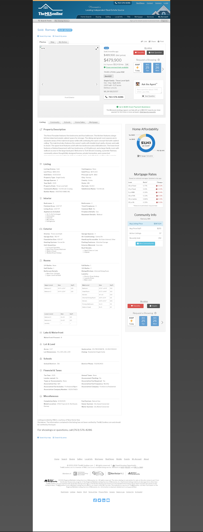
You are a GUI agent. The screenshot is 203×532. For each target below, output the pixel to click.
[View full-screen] (96, 48)
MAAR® (127, 467)
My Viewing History (62, 21)
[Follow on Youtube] (108, 501)
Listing (42, 122)
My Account (137, 459)
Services (150, 17)
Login (166, 3)
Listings (72, 492)
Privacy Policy (103, 492)
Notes (63, 42)
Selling (108, 17)
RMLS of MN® (138, 467)
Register (164, 21)
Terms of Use (92, 492)
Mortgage (139, 17)
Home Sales (80, 122)
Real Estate (64, 492)
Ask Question (156, 52)
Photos (42, 42)
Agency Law (120, 492)
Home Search (86, 17)
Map (52, 42)
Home (56, 459)
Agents (79, 492)
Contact (150, 3)
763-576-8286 (115, 97)
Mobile (119, 459)
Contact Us (130, 492)
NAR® (123, 467)
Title (128, 17)
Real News (140, 3)
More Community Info (146, 243)
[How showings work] (159, 60)
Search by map (45, 36)
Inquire (154, 306)
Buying (98, 17)
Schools (67, 122)
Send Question (149, 96)
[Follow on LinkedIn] (104, 501)
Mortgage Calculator (146, 156)
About (146, 459)
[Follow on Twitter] (99, 501)
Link (145, 41)
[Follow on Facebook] (95, 501)
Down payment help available (117, 67)
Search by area (60, 36)
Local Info (119, 17)
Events (127, 459)
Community (54, 122)
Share (153, 41)
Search (64, 459)
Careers (158, 3)
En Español (138, 492)
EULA (85, 492)
